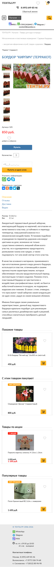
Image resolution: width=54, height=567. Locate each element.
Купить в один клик (17, 170)
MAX (13, 25)
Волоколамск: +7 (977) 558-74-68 (27, 560)
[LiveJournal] (18, 188)
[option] (27, 350)
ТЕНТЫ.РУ (6, 33)
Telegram (40, 25)
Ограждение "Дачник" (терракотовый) (22, 404)
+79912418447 (26, 25)
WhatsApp (20, 532)
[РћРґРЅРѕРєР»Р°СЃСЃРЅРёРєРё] (7, 188)
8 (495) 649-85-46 (29, 8)
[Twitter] (14, 188)
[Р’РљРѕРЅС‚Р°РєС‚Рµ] (3, 188)
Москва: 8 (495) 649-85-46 (24, 557)
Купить (17, 147)
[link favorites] (38, 3)
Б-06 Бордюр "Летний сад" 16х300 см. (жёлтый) (26, 355)
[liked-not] (44, 340)
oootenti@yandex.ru (27, 27)
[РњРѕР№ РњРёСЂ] (10, 188)
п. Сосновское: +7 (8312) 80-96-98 (27, 563)
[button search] (49, 18)
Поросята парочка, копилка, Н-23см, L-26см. (25, 453)
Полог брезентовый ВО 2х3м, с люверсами (24, 501)
